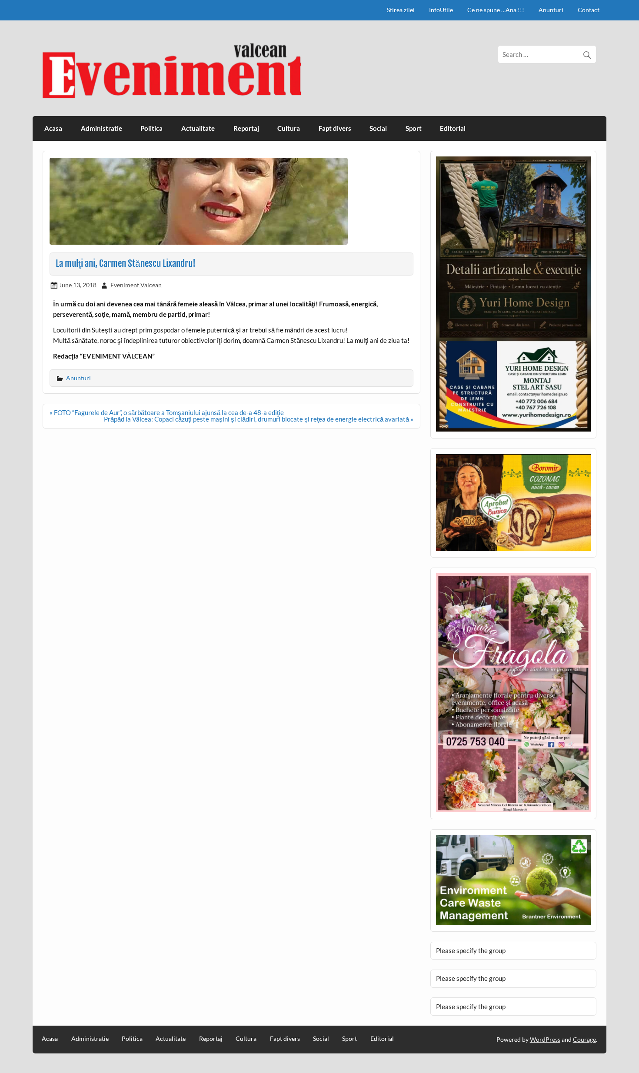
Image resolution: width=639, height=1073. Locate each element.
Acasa (53, 128)
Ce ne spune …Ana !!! (495, 9)
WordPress (545, 1039)
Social (378, 128)
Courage (584, 1039)
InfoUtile (441, 9)
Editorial (453, 128)
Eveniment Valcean (136, 285)
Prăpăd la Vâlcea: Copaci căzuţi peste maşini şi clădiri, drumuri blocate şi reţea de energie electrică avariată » (258, 419)
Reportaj (246, 128)
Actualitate (198, 128)
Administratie (101, 128)
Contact (588, 9)
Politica (151, 128)
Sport (414, 128)
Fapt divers (335, 128)
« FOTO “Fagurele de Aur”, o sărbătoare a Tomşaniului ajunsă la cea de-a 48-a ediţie (167, 412)
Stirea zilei (401, 9)
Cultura (288, 128)
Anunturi (551, 9)
